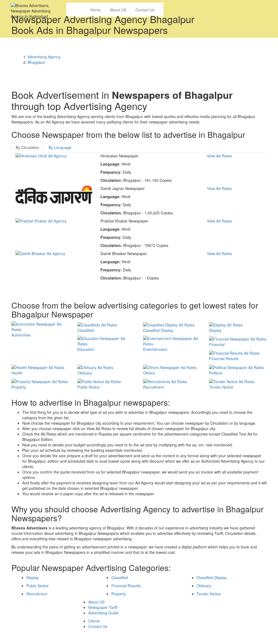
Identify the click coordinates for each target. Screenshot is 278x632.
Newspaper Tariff (102, 607)
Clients (94, 621)
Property (118, 593)
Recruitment (36, 593)
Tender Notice (209, 593)
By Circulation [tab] (27, 147)
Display (32, 577)
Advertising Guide (103, 612)
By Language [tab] (60, 147)
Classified (119, 577)
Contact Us (97, 626)
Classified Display (212, 577)
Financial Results (126, 585)
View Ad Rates (219, 155)
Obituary (204, 585)
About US (96, 602)
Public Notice (37, 585)
